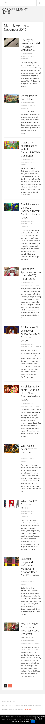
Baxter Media (28, 709)
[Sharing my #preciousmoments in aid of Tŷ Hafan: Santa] (11, 271)
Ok (33, 721)
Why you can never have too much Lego (29, 449)
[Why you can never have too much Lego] (11, 448)
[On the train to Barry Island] (11, 98)
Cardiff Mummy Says (15, 11)
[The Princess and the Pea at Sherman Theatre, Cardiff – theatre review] (11, 207)
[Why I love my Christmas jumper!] (11, 503)
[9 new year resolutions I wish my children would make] (11, 42)
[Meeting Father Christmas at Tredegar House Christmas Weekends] (11, 626)
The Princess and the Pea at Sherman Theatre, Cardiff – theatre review (31, 211)
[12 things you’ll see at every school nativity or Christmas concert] (11, 330)
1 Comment (37, 285)
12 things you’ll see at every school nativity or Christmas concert (30, 334)
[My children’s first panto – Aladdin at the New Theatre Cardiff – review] (11, 389)
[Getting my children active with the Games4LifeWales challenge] (11, 145)
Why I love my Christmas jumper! (29, 504)
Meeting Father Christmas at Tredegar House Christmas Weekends (30, 630)
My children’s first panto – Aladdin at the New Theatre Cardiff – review (31, 393)
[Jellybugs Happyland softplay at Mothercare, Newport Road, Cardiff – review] (11, 561)
